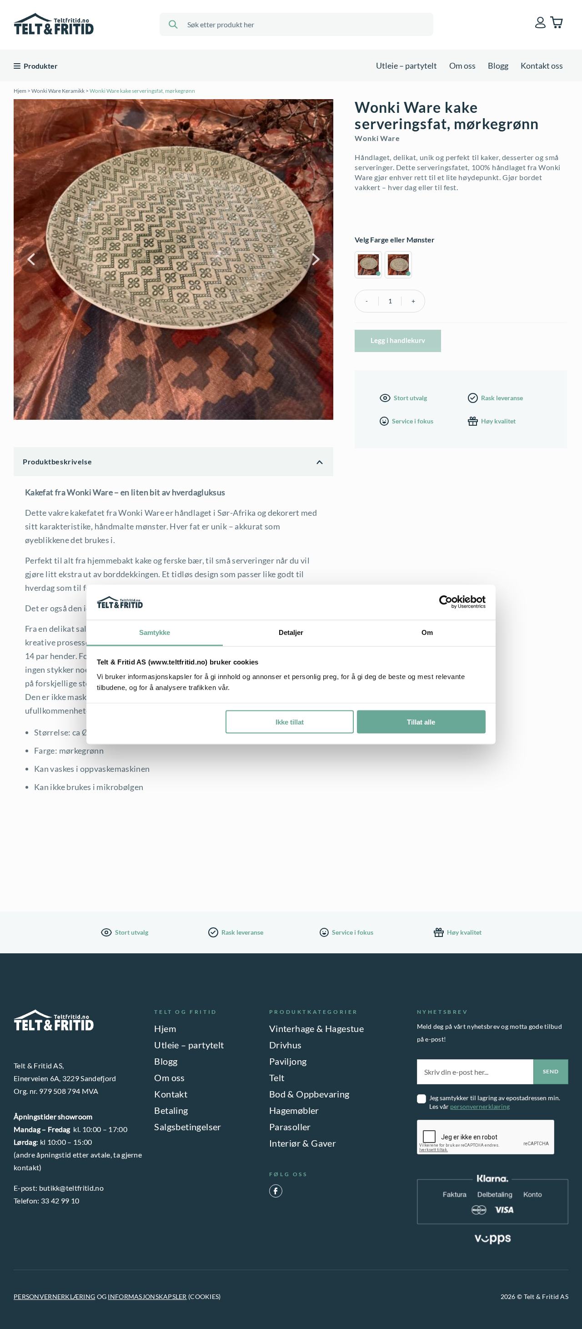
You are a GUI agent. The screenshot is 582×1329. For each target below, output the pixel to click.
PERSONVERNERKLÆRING (54, 1296)
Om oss (462, 65)
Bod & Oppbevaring (309, 1093)
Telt (277, 1077)
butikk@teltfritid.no (71, 1187)
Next (315, 259)
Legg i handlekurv (398, 340)
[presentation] (486, 1137)
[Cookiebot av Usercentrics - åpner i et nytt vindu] (446, 602)
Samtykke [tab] (155, 632)
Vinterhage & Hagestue (316, 1028)
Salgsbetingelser (187, 1126)
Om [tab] (427, 632)
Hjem (20, 90)
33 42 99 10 (60, 1200)
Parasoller (290, 1126)
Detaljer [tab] (291, 632)
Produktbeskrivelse (57, 461)
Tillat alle (421, 722)
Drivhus (285, 1044)
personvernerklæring (480, 1106)
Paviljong (288, 1061)
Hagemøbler (294, 1110)
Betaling (171, 1110)
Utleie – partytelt (406, 65)
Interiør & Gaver (302, 1143)
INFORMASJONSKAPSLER (147, 1296)
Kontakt (170, 1093)
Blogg (498, 65)
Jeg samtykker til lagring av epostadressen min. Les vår (494, 1102)
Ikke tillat (290, 722)
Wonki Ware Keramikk (58, 90)
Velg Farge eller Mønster (395, 239)
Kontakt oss (542, 65)
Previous (32, 259)
